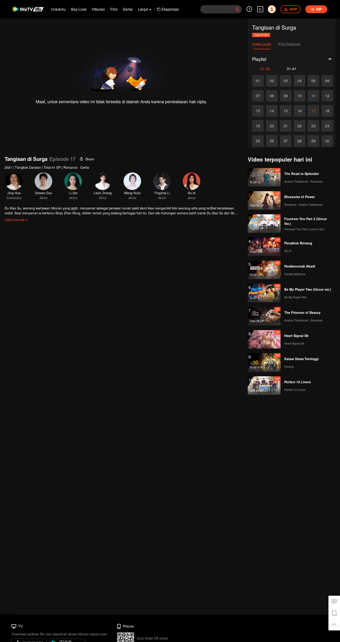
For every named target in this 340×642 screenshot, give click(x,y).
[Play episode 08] (272, 96)
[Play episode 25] (258, 141)
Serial (128, 9)
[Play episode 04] (299, 81)
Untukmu (58, 9)
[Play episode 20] (272, 126)
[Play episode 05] (313, 81)
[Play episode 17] (313, 111)
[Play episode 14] (272, 111)
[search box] (237, 9)
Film (113, 9)
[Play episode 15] (285, 111)
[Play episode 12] (327, 96)
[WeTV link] (28, 9)
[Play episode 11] (313, 96)
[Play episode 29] (313, 141)
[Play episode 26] (272, 141)
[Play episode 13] (258, 111)
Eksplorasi (170, 9)
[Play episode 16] (299, 111)
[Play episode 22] (299, 126)
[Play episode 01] (258, 81)
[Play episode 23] (313, 126)
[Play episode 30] (327, 141)
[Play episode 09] (285, 96)
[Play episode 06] (327, 81)
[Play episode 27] (285, 141)
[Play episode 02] (272, 81)
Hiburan (98, 9)
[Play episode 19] (258, 126)
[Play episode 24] (327, 126)
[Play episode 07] (258, 96)
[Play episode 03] (285, 81)
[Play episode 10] (299, 96)
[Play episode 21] (285, 126)
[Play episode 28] (299, 141)
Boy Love (79, 9)
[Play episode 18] (327, 111)
